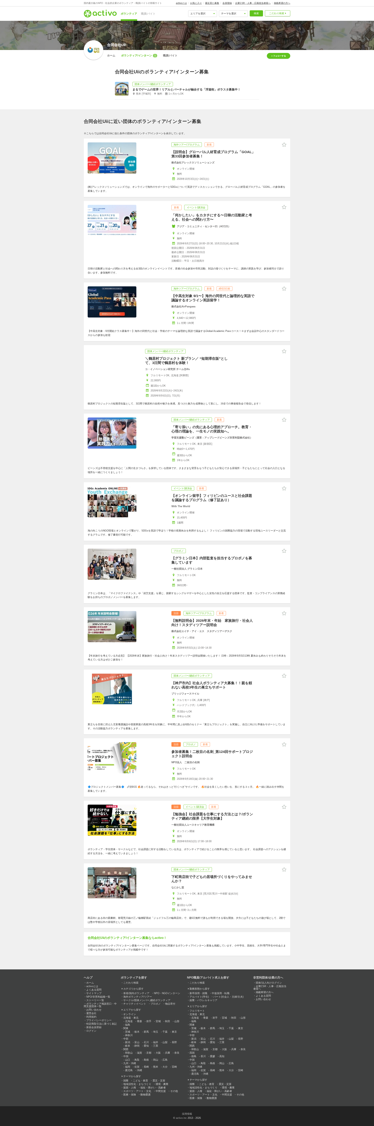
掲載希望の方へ (282, 3)
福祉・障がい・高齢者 (153, 1087)
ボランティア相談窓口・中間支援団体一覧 (100, 1005)
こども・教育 (140, 1080)
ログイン (91, 1030)
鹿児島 (129, 1070)
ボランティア (129, 13)
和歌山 (129, 1052)
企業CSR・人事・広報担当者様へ (253, 3)
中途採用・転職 (220, 993)
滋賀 (139, 1052)
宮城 (158, 1021)
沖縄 (139, 1070)
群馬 (146, 1031)
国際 (125, 1080)
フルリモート (197, 1010)
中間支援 (161, 1091)
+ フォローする (278, 56)
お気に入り (196, 3)
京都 (148, 1052)
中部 (125, 1038)
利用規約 (91, 1016)
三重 (155, 1045)
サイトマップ (93, 993)
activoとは (181, 3)
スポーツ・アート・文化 (137, 1091)
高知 (221, 1056)
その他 (174, 1091)
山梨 (165, 1042)
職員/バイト (148, 13)
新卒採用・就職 (198, 993)
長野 (174, 1042)
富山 (136, 1042)
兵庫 (167, 1052)
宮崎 (174, 1066)
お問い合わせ (93, 1009)
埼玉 (155, 1031)
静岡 (136, 1045)
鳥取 (136, 1059)
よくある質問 (93, 989)
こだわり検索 (276, 13)
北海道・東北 (130, 1017)
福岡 (127, 1066)
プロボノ (156, 1003)
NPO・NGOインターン (167, 993)
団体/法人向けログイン (269, 982)
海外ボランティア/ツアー (137, 996)
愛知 (146, 1045)
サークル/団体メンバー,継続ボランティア (146, 1000)
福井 (155, 1042)
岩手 (148, 1021)
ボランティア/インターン (138, 55)
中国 (125, 1056)
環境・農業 (162, 1084)
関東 (125, 1028)
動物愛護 (145, 1094)
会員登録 (227, 3)
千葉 (165, 1031)
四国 (192, 1052)
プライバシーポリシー (99, 1020)
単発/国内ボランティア (136, 993)
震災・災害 (159, 1080)
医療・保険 (129, 1094)
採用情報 (187, 1113)
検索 (256, 13)
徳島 (193, 1056)
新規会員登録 (93, 1027)
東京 (174, 1031)
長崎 (146, 1066)
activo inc (181, 1117)
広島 (165, 1059)
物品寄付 (170, 1003)
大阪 (158, 1052)
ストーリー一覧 (95, 1000)
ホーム (111, 55)
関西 (125, 1049)
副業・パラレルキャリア (203, 1000)
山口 (127, 1059)
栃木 (136, 1031)
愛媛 (212, 1056)
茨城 (127, 1031)
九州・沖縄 (129, 1063)
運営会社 (91, 1013)
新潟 (127, 1042)
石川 (146, 1042)
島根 (146, 1059)
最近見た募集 (212, 3)
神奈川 (129, 1035)
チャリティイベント (134, 1003)
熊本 (155, 1066)
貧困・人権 (129, 1087)
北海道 (129, 1021)
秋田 (167, 1021)
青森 (139, 1021)
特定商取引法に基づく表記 (101, 1023)
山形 (176, 1021)
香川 (203, 1056)
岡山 (155, 1059)
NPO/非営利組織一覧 (98, 996)
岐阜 (127, 1045)
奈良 (176, 1052)
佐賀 (136, 1066)
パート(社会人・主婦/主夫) (228, 996)
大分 (165, 1066)
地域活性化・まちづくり (137, 1084)
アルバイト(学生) (199, 996)
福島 (127, 1024)
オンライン (129, 1014)
